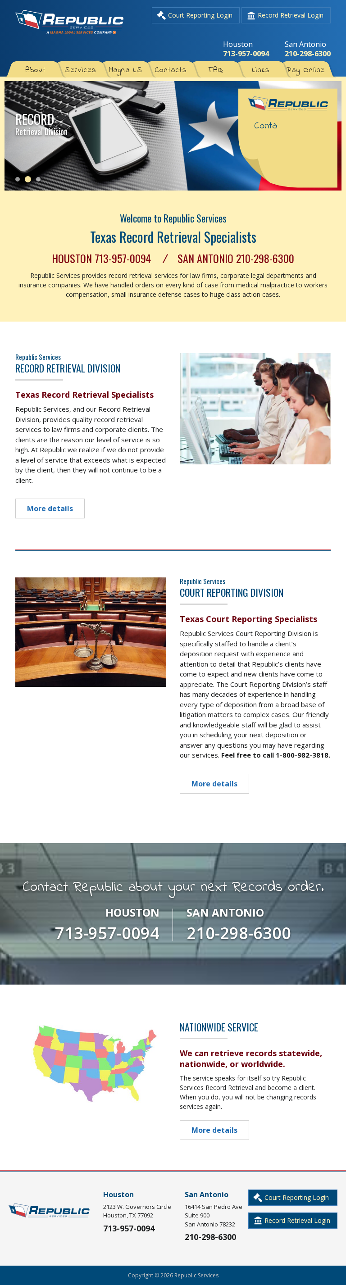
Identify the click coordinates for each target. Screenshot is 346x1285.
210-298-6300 (308, 54)
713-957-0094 (246, 54)
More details (50, 508)
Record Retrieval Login (290, 15)
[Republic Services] (69, 33)
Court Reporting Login (200, 15)
